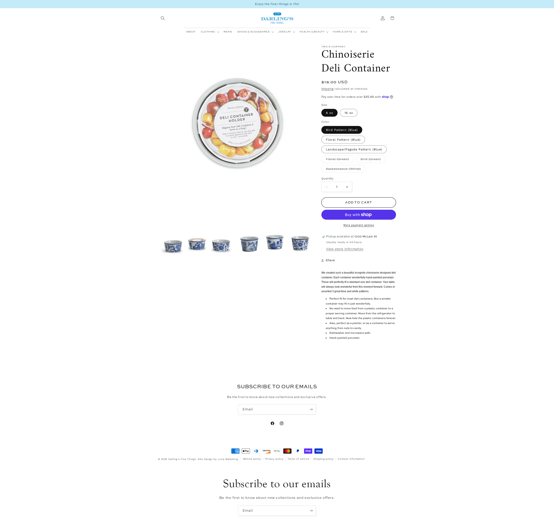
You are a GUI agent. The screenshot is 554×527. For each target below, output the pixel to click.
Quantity (327, 178)
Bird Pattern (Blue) (342, 130)
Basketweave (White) (346, 170)
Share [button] (330, 260)
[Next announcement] (394, 4)
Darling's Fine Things (182, 459)
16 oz (349, 112)
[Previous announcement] (159, 4)
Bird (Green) (373, 160)
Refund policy (252, 459)
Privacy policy (274, 459)
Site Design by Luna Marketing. (218, 459)
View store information (344, 249)
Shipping (327, 88)
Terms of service (298, 459)
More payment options (358, 225)
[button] (162, 18)
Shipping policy (323, 459)
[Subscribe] (311, 409)
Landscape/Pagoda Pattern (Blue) (354, 149)
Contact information (351, 459)
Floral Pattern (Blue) (343, 139)
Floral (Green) (340, 160)
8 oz (329, 112)
